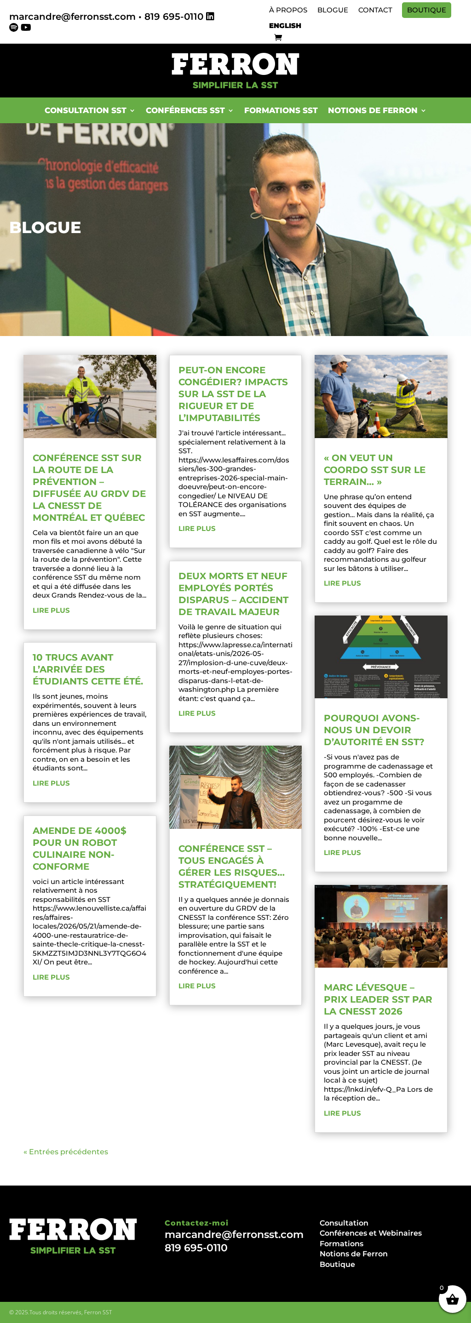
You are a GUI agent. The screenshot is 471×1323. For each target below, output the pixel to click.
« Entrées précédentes (65, 1151)
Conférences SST (185, 110)
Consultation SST (85, 110)
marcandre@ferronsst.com (72, 16)
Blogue (332, 10)
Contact (375, 10)
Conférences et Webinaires (371, 1233)
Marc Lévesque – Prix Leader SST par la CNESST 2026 (378, 999)
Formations (341, 1243)
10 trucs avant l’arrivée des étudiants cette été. (88, 669)
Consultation (344, 1223)
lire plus (51, 610)
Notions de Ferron (354, 1253)
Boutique (426, 10)
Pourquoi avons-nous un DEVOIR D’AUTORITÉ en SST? (374, 730)
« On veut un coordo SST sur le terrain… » (374, 469)
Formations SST (281, 110)
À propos (288, 10)
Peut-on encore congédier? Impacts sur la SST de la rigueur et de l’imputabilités (233, 394)
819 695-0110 (173, 16)
